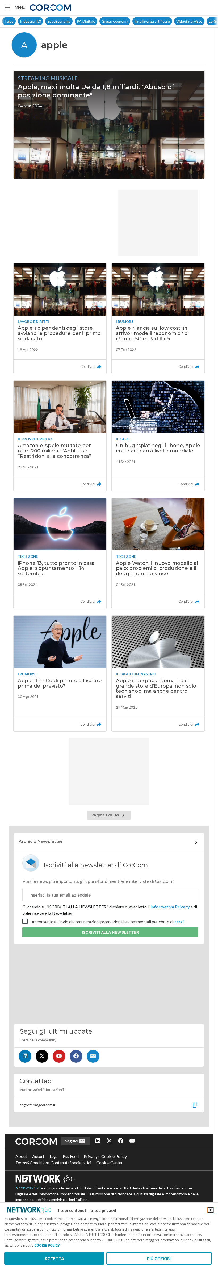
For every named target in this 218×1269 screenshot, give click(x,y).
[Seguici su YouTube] (59, 1056)
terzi (179, 921)
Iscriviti (110, 932)
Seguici (72, 1140)
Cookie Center (109, 1162)
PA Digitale (70, 21)
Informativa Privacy (170, 906)
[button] (15, 7)
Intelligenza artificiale (136, 21)
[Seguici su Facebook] (76, 1056)
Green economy (99, 21)
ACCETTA (54, 1258)
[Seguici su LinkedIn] (25, 1056)
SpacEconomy (43, 21)
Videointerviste (174, 21)
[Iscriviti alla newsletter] (93, 1056)
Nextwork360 (27, 1188)
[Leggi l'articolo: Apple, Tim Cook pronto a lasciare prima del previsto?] (60, 673)
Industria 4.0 (14, 21)
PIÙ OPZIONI (159, 1258)
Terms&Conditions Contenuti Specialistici (53, 1162)
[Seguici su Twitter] (42, 1056)
